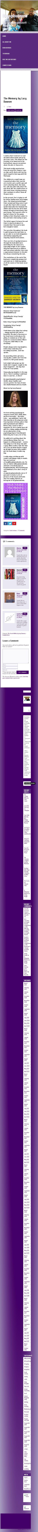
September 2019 (27, 1237)
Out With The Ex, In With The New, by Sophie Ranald (26, 930)
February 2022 (26, 1124)
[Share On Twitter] (10, 523)
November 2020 (26, 1183)
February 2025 (26, 988)
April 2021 (26, 1162)
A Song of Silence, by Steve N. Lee (27, 913)
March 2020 (25, 1211)
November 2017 (26, 1316)
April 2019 (26, 1253)
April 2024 (26, 1026)
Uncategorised (27, 1463)
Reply (25, 548)
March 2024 (25, 1029)
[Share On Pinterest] (14, 523)
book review (10, 110)
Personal (26, 1412)
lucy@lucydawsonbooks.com (14, 462)
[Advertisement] (16, 84)
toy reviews (26, 1459)
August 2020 (26, 1195)
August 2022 (26, 1105)
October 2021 (26, 1141)
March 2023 (25, 1075)
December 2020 (26, 1178)
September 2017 (27, 1325)
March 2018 (25, 1299)
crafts (25, 1379)
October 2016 (26, 1349)
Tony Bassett (26, 966)
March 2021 (25, 1165)
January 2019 (26, 1265)
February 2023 (26, 1079)
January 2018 (26, 1307)
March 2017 (25, 1344)
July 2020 (26, 1199)
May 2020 (26, 1205)
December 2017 (26, 1312)
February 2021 (26, 1170)
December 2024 (26, 997)
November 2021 (26, 1137)
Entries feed (26, 1481)
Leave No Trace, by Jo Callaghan (26, 808)
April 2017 (26, 1341)
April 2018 (26, 1296)
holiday (26, 1402)
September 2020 (27, 1191)
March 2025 (25, 984)
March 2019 (25, 1256)
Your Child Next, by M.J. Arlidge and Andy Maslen (26, 819)
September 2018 (27, 1282)
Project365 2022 (27, 1432)
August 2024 (26, 1014)
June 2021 (26, 1157)
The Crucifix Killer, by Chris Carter (26, 798)
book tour (18, 110)
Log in (25, 1477)
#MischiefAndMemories (27, 1358)
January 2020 (26, 1219)
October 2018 (26, 1278)
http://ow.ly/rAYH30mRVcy (12, 326)
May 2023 (26, 1068)
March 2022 (25, 1120)
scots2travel (21, 614)
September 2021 (27, 1146)
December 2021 (26, 1133)
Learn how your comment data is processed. (15, 677)
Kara (18, 593)
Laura (9, 106)
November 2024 (26, 1001)
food (25, 1393)
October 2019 (26, 1232)
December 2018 (26, 1269)
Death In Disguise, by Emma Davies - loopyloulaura (27, 940)
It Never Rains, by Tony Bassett (26, 972)
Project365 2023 (27, 1436)
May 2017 (26, 1338)
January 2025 (26, 992)
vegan (25, 1466)
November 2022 (26, 1092)
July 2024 (26, 1018)
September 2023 (27, 1055)
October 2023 (26, 1051)
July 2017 (26, 1333)
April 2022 (26, 1117)
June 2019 (26, 1247)
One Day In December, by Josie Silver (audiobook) (27, 831)
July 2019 (26, 1245)
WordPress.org (27, 1489)
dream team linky (26, 1389)
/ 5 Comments (21, 530)
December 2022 (26, 1087)
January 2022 (26, 1129)
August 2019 (26, 1241)
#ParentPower (27, 1361)
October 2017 (26, 1320)
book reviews (13, 530)
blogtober (26, 1369)
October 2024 (26, 1005)
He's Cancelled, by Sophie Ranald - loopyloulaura (27, 922)
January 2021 (26, 1174)
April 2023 (26, 1071)
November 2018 (26, 1273)
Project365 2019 (27, 1423)
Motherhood (27, 1409)
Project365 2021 (27, 1428)
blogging (26, 1364)
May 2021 (26, 1159)
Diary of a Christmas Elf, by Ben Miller (26, 841)
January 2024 (26, 1038)
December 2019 (26, 1224)
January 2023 (26, 1083)
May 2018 (26, 1293)
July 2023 (26, 1063)
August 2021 (26, 1150)
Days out (26, 1386)
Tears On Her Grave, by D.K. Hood (26, 850)
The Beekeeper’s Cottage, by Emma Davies (27, 948)
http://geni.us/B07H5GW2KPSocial (12, 312)
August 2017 (26, 1329)
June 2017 (26, 1335)
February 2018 (26, 1303)
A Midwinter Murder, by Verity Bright (27, 893)
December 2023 (26, 1042)
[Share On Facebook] (6, 523)
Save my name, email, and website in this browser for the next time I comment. (14, 672)
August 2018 (26, 1286)
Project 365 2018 (26, 1419)
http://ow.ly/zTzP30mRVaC (17, 322)
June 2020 (26, 1202)
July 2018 (26, 1290)
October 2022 (26, 1096)
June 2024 (26, 1020)
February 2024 (26, 1033)
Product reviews (26, 1415)
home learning (26, 1405)
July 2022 (26, 1108)
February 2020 (26, 1215)
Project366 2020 (27, 1441)
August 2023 (26, 1059)
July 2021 (26, 1154)
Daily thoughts (26, 1382)
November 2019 (26, 1228)
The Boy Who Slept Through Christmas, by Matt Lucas (26, 872)
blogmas (26, 1366)
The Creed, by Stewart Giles (26, 883)
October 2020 (26, 1187)
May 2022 (26, 1114)
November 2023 (26, 1046)
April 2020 (26, 1207)
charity (26, 1376)
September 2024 (27, 1009)
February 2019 (26, 1261)
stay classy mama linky (25, 1454)
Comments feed (27, 1485)
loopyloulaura (15, 16)
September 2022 (27, 1100)
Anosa (19, 548)
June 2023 (26, 1066)
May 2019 (26, 1250)
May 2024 (26, 1023)
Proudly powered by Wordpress (24, 1529)
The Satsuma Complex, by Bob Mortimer (26, 860)
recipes (26, 1449)
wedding (26, 1469)
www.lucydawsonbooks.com (14, 473)
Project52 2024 (26, 1445)
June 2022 (26, 1111)
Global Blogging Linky (26, 1397)
